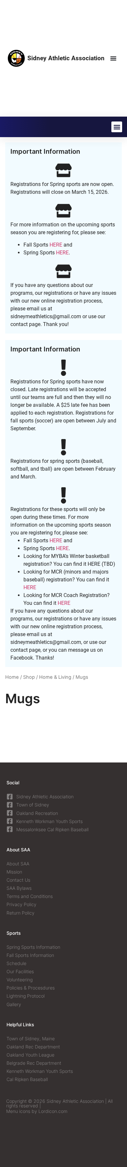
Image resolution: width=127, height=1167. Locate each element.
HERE (55, 245)
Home (12, 677)
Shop (29, 677)
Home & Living (55, 677)
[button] (116, 126)
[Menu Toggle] (113, 58)
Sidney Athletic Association (66, 58)
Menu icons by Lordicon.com (36, 1111)
